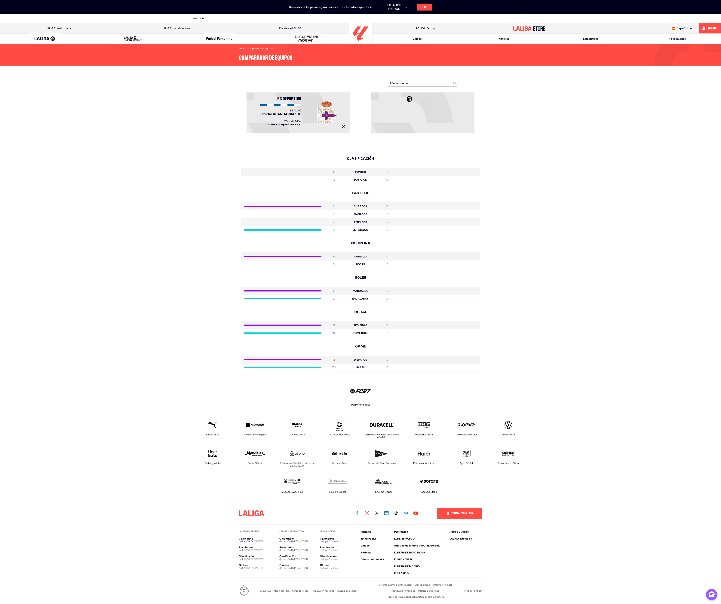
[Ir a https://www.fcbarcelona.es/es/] (316, 18)
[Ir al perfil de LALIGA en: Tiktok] (396, 513)
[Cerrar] (343, 127)
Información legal (442, 585)
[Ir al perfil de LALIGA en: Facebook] (357, 513)
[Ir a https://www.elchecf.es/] (300, 18)
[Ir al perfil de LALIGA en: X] (376, 513)
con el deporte (176, 28)
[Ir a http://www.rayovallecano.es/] (396, 18)
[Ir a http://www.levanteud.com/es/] (348, 18)
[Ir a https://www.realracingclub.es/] (380, 18)
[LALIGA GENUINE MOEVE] (305, 38)
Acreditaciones (300, 591)
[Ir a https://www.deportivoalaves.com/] (284, 18)
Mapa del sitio (281, 591)
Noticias (504, 38)
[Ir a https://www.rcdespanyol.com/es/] (428, 18)
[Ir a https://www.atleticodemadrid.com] (235, 18)
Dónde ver (290, 28)
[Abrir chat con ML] (711, 594)
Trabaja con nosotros (322, 591)
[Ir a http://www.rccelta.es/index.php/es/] (268, 18)
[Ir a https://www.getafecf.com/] (332, 18)
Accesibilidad (422, 585)
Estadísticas (590, 38)
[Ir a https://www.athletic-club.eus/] (219, 18)
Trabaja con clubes (347, 591)
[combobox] (422, 83)
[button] (45, 39)
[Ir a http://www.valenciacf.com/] (509, 18)
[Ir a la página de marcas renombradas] (244, 590)
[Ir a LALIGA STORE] (529, 28)
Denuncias (265, 591)
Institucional (58, 28)
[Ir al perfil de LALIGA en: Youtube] (415, 513)
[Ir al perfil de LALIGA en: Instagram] (367, 513)
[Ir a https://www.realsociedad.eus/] (477, 18)
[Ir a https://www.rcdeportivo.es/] (412, 18)
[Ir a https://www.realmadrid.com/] (461, 18)
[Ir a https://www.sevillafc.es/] (493, 18)
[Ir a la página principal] (360, 42)
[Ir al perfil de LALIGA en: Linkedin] (386, 513)
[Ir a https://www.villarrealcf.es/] (525, 18)
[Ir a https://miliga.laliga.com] (710, 28)
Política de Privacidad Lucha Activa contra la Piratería (415, 597)
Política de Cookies (428, 591)
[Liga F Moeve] (219, 38)
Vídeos (417, 38)
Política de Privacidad (403, 591)
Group (425, 28)
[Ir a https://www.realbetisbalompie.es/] (445, 18)
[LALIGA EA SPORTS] (45, 38)
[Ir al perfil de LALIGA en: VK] (406, 513)
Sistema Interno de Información (395, 585)
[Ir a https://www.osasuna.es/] (251, 18)
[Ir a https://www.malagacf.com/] (364, 18)
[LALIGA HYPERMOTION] (132, 38)
